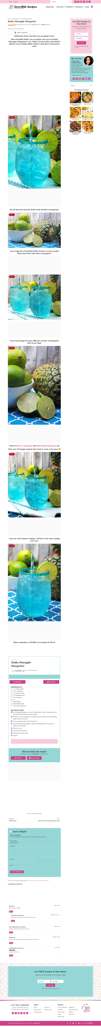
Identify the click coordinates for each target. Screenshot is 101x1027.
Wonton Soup (87, 104)
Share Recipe (52, 682)
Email (11, 865)
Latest (87, 7)
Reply (11, 911)
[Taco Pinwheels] (75, 117)
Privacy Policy (37, 1009)
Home (10, 1)
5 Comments (28, 24)
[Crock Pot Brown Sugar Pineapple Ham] (75, 102)
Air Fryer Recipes (62, 1007)
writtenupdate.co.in (15, 927)
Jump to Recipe (22, 32)
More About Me (77, 75)
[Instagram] (81, 2)
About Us (47, 1007)
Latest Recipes (15, 18)
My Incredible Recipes (22, 7)
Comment (13, 846)
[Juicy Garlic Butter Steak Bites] (75, 131)
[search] (70, 1)
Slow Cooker (61, 1012)
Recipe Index (50, 7)
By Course (60, 7)
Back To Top (36, 1023)
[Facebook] (75, 2)
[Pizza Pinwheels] (87, 131)
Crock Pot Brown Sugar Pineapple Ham (75, 104)
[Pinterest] (78, 2)
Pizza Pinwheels (87, 133)
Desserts (71, 1012)
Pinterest (35, 754)
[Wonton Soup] (87, 102)
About (16, 1)
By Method (69, 7)
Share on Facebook (35, 758)
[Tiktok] (89, 2)
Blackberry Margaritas (22, 446)
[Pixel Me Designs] (90, 1023)
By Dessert (78, 7)
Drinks (40, 813)
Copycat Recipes (73, 1009)
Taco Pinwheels (75, 119)
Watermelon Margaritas (46, 446)
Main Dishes (61, 1016)
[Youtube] (87, 2)
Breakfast (60, 1009)
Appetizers (35, 813)
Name (12, 859)
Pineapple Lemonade (87, 119)
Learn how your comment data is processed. (38, 880)
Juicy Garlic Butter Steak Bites (75, 133)
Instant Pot (71, 1014)
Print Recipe (18, 682)
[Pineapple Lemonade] (87, 117)
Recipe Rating (13, 840)
